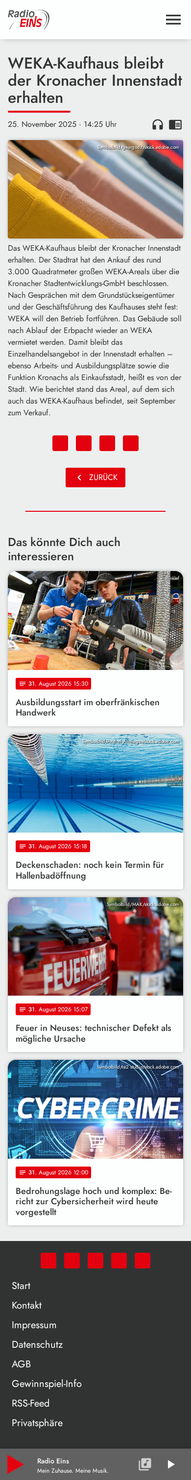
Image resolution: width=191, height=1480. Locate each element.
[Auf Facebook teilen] (60, 443)
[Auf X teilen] (84, 443)
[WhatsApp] (48, 1260)
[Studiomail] (119, 1260)
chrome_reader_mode (175, 124)
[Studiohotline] (142, 1260)
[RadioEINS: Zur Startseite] (84, 19)
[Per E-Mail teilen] (131, 443)
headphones (158, 124)
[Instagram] (95, 1260)
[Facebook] (72, 1260)
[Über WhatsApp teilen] (107, 443)
